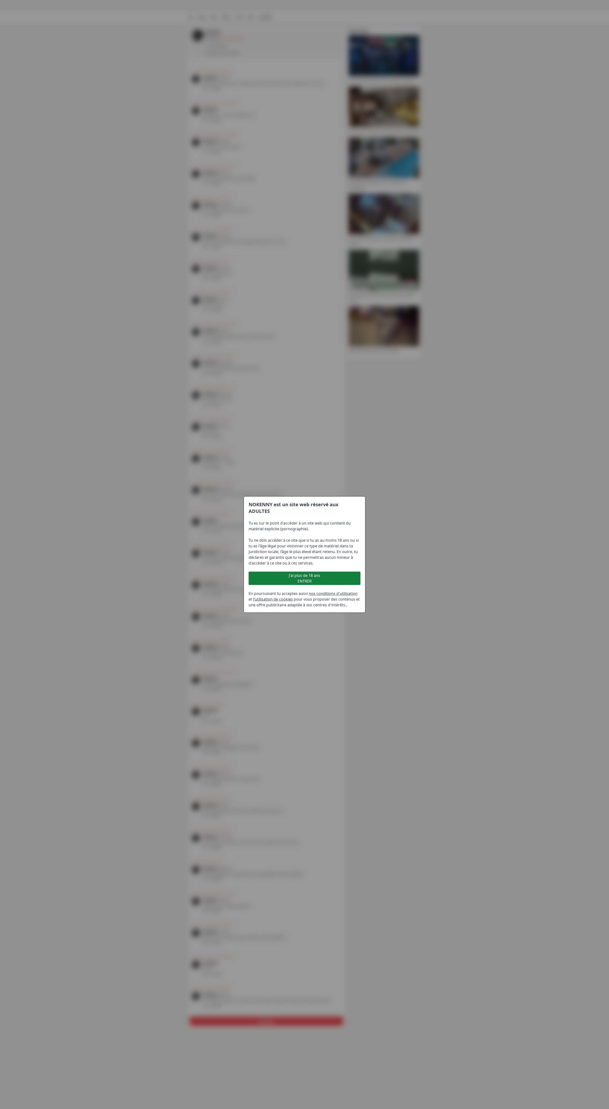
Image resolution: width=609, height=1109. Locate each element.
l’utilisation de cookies (273, 599)
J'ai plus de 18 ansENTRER (304, 578)
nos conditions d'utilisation (333, 593)
